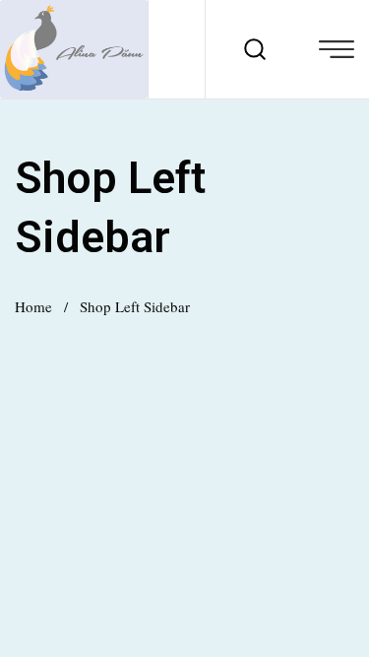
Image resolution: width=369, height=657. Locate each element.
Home (33, 306)
